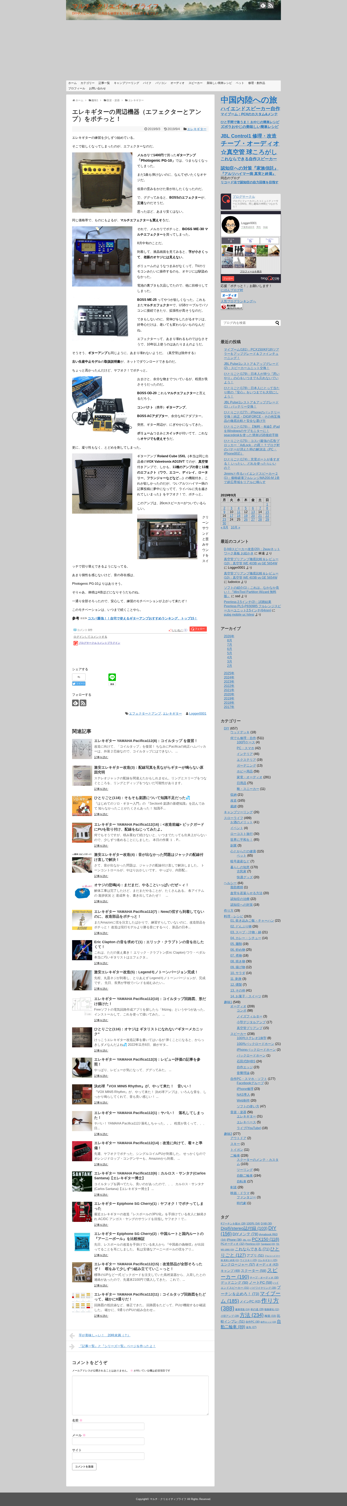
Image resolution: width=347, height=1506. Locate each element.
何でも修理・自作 (243, 738)
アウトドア (238, 1138)
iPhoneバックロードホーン (256, 1049)
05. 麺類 (236, 944)
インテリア (245, 754)
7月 (229, 644)
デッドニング (234, 1283)
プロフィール (76, 88)
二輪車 (235, 1155)
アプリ (255, 1255)
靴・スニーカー (248, 789)
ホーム (72, 83)
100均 (253, 1223)
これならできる (252, 1249)
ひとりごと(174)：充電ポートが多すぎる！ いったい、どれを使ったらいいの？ (252, 463)
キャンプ (230, 1270)
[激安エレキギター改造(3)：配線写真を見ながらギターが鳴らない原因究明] (82, 776)
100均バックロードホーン (255, 1044)
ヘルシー (230, 883)
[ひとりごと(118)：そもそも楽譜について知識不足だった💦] (82, 806)
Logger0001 (197, 713)
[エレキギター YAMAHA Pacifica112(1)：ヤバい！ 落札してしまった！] (82, 1121)
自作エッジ (245, 1067)
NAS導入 (243, 1094)
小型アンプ (230, 1315)
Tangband (268, 1244)
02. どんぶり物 (241, 926)
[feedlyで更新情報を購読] (263, 5)
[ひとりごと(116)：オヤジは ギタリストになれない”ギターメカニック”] (82, 1037)
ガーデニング (246, 765)
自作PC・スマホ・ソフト (248, 1079)
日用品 (241, 783)
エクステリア (246, 759)
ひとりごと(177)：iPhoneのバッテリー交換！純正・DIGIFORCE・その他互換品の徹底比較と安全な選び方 (252, 416)
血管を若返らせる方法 (246, 893)
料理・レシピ (233, 916)
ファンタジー (246, 1197)
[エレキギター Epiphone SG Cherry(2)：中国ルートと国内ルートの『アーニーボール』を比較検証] (82, 1242)
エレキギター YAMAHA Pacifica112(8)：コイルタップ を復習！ (146, 741)
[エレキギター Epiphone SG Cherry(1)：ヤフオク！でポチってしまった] (82, 1212)
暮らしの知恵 (240, 867)
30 (224, 523)
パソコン (161, 83)
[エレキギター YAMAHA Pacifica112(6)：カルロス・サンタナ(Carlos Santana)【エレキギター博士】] (82, 1181)
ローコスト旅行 (241, 834)
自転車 (241, 1181)
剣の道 (257, 1309)
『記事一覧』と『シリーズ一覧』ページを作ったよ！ (117, 1346)
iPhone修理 (245, 1089)
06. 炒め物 (237, 949)
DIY (226, 728)
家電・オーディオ (249, 777)
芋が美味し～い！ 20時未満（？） (105, 1335)
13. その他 (237, 990)
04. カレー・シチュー (245, 938)
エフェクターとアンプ (145, 713)
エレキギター (196, 129)
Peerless (252, 1244)
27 (253, 519)
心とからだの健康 (243, 851)
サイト (77, 1450)
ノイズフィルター (249, 1016)
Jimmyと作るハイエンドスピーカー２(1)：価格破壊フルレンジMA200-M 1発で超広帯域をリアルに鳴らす (252, 478)
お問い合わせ (97, 88)
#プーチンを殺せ (233, 1223)
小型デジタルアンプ (251, 1022)
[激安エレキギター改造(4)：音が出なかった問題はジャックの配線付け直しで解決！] (82, 863)
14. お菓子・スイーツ (245, 996)
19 (246, 515)
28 (260, 519)
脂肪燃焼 (236, 887)
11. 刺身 (236, 979)
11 (238, 512)
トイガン (236, 1149)
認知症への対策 (241, 904)
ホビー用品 (245, 771)
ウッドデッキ (240, 732)
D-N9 (266, 1223)
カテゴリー (88, 83)
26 (246, 519)
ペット (240, 83)
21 (260, 515)
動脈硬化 (271, 1309)
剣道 (233, 1187)
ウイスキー (248, 1260)
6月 (229, 649)
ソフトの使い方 (248, 1106)
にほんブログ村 (232, 290)
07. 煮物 (236, 955)
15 (267, 512)
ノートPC (260, 1283)
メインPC (250, 1301)
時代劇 (241, 1203)
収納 (233, 794)
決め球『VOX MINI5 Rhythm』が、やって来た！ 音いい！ (143, 1086)
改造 (233, 800)
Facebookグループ (250, 1083)
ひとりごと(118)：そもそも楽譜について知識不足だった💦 (142, 798)
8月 (229, 640)
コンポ (241, 1010)
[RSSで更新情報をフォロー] (270, 5)
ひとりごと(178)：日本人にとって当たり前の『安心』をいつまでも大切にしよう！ (252, 392)
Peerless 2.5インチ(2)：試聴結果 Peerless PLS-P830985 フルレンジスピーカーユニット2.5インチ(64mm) (252, 606)
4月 (229, 657)
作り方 (229, 910)
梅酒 (270, 1315)
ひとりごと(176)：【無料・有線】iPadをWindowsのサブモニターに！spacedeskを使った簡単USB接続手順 (252, 431)
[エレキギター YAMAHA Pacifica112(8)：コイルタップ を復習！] (82, 749)
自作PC (253, 1321)
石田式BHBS (246, 1061)
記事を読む (101, 757)
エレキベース (246, 1122)
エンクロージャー (238, 1264)
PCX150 (265, 1239)
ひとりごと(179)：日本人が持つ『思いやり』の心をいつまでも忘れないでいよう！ (252, 378)
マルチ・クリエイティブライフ (115, 6)
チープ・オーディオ (264, 1277)
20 (253, 515)
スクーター (253, 1271)
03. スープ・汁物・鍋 (245, 932)
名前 (77, 1420)
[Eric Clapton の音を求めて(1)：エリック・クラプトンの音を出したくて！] (82, 950)
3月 (229, 661)
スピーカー (196, 83)
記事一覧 (104, 83)
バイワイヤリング (263, 1288)
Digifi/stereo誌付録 (244, 1228)
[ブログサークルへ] (251, 202)
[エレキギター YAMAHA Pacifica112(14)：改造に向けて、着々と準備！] (82, 1151)
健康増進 (242, 1309)
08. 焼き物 (237, 961)
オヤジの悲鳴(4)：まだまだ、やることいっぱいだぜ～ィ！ (141, 885)
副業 (233, 845)
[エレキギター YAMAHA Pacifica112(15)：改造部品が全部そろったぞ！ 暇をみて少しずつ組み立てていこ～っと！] (82, 1272)
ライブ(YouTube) (249, 1128)
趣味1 (228, 1002)
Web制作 (243, 1100)
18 (238, 515)
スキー (235, 1144)
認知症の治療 (240, 899)
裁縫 (233, 806)
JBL (247, 1240)
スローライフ (233, 818)
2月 (229, 665)
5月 (229, 653)
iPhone (234, 1239)
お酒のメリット (241, 822)
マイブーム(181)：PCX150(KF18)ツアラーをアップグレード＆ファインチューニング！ (251, 354)
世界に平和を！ (241, 839)
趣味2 (228, 1134)
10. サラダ (237, 973)
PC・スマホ (245, 748)
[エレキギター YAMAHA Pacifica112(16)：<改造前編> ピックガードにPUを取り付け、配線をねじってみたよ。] (82, 833)
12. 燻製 (236, 984)
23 (224, 519)
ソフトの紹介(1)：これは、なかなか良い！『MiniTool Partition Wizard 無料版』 (251, 592)
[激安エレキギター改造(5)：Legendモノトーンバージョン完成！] (82, 980)
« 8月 (224, 527)
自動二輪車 (245, 1175)
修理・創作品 (256, 83)
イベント (236, 828)
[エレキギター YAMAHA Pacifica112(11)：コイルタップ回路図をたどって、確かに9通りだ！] (82, 1303)
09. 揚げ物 (237, 967)
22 (267, 515)
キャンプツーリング (126, 83)
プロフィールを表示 (251, 271)
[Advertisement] (173, 50)
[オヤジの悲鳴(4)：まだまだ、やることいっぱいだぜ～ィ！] (82, 893)
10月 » (235, 527)
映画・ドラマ (240, 1193)
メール (79, 1435)
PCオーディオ (233, 1243)
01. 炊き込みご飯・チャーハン (252, 920)
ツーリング (245, 1169)
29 (267, 519)
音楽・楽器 (238, 1112)
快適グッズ (245, 877)
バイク (147, 83)
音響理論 (243, 1073)
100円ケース (246, 742)
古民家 (241, 871)
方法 (252, 1315)
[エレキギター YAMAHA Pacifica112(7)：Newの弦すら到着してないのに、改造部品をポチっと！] (82, 920)
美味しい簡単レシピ (219, 83)
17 (231, 515)
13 (253, 512)
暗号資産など (240, 861)
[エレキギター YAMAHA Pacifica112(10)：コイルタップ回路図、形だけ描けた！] (82, 1007)
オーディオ (177, 83)
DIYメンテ (245, 1234)
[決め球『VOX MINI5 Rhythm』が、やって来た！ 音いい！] (82, 1094)
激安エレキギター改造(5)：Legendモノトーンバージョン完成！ (146, 972)
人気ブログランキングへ (238, 301)
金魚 (251, 1327)
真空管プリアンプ (249, 1028)
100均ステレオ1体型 (251, 1038)
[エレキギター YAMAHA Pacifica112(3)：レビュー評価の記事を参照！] (82, 1068)
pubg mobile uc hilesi (239, 614)
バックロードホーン (251, 1055)
